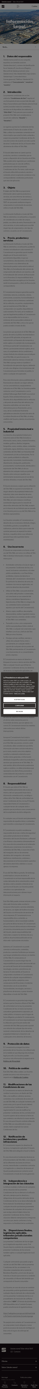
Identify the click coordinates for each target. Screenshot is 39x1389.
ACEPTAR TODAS (19, 699)
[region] (19, 694)
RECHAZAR (19, 711)
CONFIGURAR (19, 705)
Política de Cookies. (19, 693)
